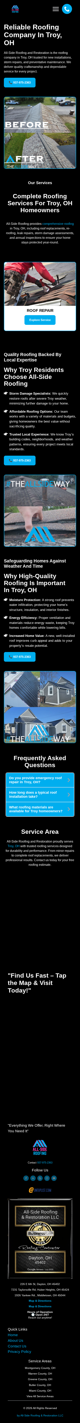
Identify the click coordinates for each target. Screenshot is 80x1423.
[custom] (40, 1178)
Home (13, 1335)
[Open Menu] (56, 9)
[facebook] (26, 1178)
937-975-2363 (44, 1162)
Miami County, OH (40, 1390)
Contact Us (17, 1346)
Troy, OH (14, 846)
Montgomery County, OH (40, 1368)
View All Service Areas (40, 1396)
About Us (15, 1340)
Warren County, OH (40, 1373)
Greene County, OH (40, 1379)
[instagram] (47, 1178)
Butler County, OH (40, 1385)
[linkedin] (33, 1178)
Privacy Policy (19, 1352)
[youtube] (54, 1178)
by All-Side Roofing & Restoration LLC (40, 1415)
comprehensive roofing (58, 223)
